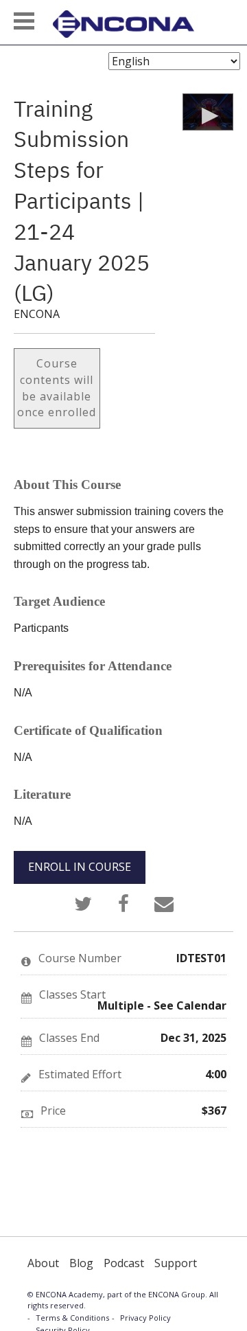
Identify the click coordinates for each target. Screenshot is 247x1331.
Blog (81, 1263)
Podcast (124, 1263)
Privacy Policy (145, 1317)
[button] (24, 21)
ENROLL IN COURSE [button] (79, 866)
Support (175, 1263)
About (43, 1263)
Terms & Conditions (72, 1317)
